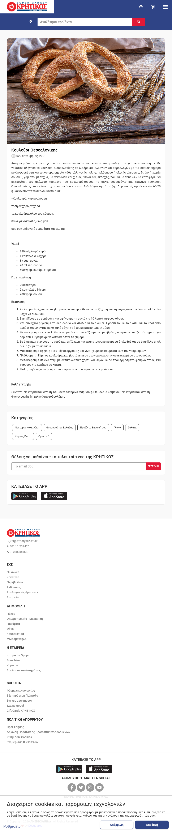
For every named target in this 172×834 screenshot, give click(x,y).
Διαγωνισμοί (15, 705)
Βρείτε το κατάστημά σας (24, 670)
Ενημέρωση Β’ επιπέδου (23, 742)
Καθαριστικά (15, 634)
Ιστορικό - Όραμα (18, 655)
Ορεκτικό (43, 436)
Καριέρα (12, 665)
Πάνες (11, 613)
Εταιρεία (13, 597)
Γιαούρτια (13, 623)
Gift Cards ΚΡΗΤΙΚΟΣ (21, 710)
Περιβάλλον (15, 582)
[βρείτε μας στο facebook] (72, 787)
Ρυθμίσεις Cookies (19, 737)
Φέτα (10, 628)
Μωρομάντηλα (16, 639)
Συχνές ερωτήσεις (19, 700)
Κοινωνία (13, 577)
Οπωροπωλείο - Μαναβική (25, 618)
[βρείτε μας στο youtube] (99, 787)
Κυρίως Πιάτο (23, 436)
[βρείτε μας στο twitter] (81, 787)
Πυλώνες (13, 572)
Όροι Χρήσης (15, 727)
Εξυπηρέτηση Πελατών (22, 695)
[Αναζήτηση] (138, 22)
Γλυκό (117, 427)
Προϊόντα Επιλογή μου (93, 427)
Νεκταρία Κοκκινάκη (27, 427)
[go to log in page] (141, 6)
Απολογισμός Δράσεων (22, 592)
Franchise (13, 660)
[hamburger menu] (165, 6)
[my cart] (153, 6)
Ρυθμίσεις (12, 826)
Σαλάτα (132, 427)
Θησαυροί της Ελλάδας (59, 427)
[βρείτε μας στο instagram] (90, 787)
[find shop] (30, 21)
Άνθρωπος (14, 587)
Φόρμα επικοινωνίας (21, 690)
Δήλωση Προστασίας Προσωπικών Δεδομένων (38, 732)
